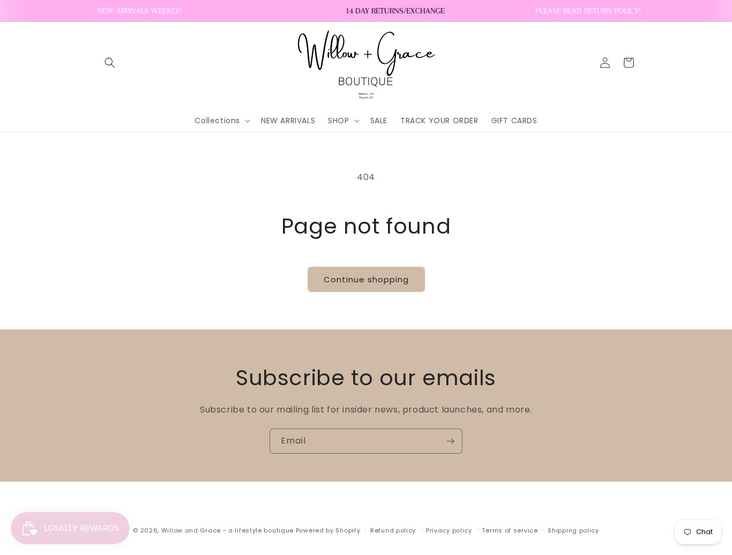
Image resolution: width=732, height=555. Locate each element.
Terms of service (509, 530)
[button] (110, 62)
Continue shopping (366, 279)
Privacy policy (449, 530)
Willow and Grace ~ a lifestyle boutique (227, 530)
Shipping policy (573, 530)
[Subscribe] (450, 441)
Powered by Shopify (328, 530)
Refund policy (393, 530)
